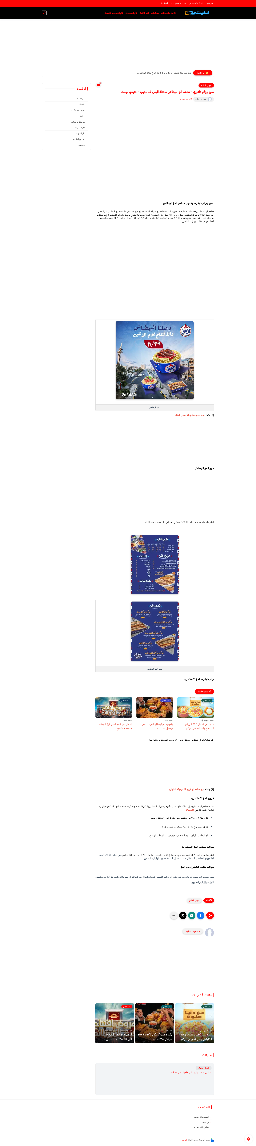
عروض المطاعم (206, 85)
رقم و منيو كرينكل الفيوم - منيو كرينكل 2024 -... (157, 726)
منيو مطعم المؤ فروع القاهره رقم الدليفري (186, 789)
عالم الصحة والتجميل (113, 13)
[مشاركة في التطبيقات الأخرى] (174, 915)
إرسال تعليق (204, 1068)
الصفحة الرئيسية (201, 1117)
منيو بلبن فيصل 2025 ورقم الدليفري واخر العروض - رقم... (199, 726)
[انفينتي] (197, 13)
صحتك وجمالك (78, 121)
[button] (200, 915)
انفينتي (184, 1140)
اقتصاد (82, 104)
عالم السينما (80, 133)
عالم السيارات (131, 13)
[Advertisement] (128, 45)
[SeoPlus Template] (212, 1140)
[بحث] (44, 13)
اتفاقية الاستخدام (196, 3)
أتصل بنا (164, 3)
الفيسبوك (190, 810)
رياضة (82, 116)
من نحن (209, 3)
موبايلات (155, 13)
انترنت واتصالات (168, 13)
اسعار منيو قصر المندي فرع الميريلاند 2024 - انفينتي (115, 726)
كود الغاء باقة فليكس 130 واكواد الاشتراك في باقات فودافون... (164, 73)
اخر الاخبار (144, 13)
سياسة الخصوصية (179, 3)
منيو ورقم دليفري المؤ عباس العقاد (189, 415)
